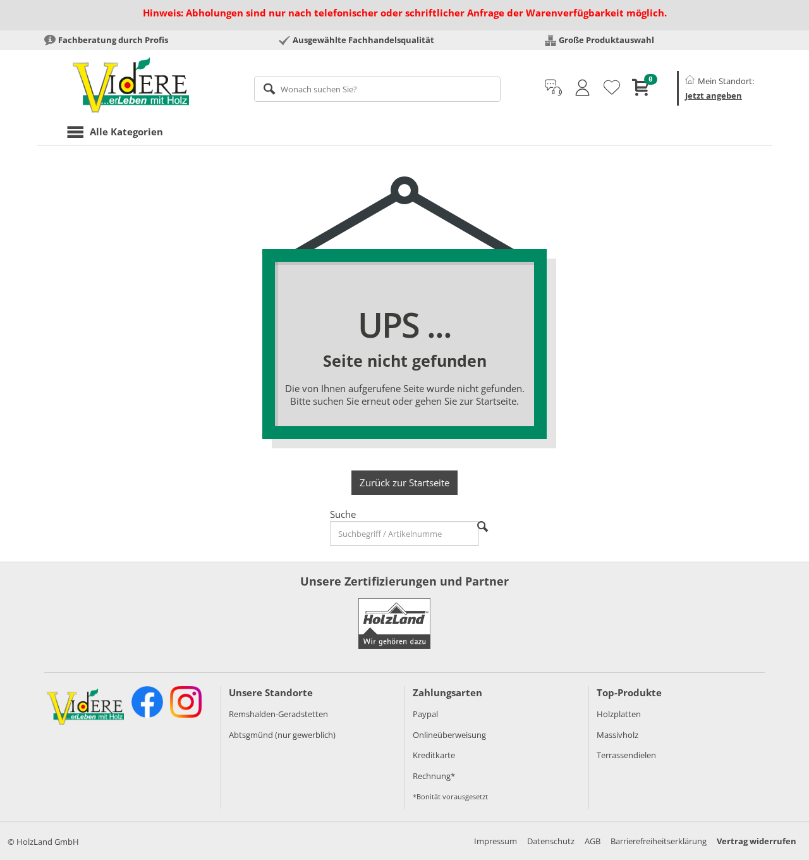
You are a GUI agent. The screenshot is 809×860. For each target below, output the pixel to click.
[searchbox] (378, 89)
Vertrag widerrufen (756, 841)
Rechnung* (434, 776)
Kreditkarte (434, 755)
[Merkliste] (612, 88)
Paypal (425, 714)
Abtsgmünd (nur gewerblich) (282, 734)
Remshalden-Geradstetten (278, 714)
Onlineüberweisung (449, 734)
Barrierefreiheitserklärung (659, 841)
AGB (592, 841)
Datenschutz (551, 841)
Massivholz (617, 734)
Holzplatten (619, 714)
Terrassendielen (626, 755)
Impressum (495, 841)
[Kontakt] (553, 88)
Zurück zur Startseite (404, 482)
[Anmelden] (582, 88)
